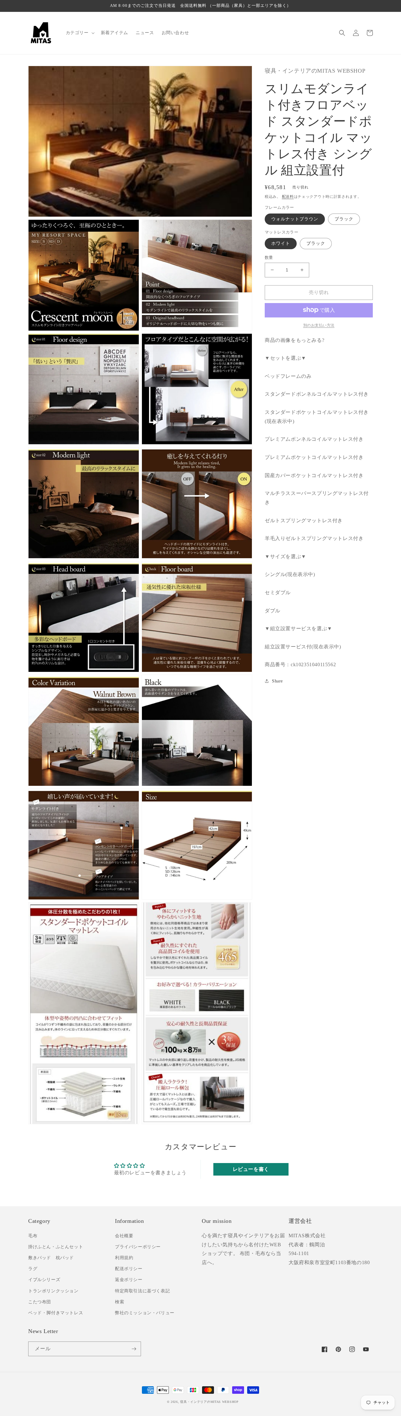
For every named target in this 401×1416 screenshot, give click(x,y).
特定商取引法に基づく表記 (142, 1291)
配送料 (288, 196)
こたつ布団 (39, 1302)
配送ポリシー (129, 1268)
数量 (269, 257)
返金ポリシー (129, 1279)
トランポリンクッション (53, 1291)
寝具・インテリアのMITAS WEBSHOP (209, 1401)
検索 (119, 1302)
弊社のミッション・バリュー (144, 1312)
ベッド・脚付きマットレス (55, 1312)
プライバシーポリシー (138, 1246)
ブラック (344, 218)
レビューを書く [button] (251, 1169)
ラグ (32, 1268)
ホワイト (280, 243)
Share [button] (277, 681)
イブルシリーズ (44, 1279)
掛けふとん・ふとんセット (55, 1246)
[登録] (134, 1348)
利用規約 (124, 1257)
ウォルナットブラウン (294, 218)
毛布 (32, 1235)
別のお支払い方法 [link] (319, 325)
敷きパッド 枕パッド (51, 1257)
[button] (79, 32)
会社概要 (124, 1235)
